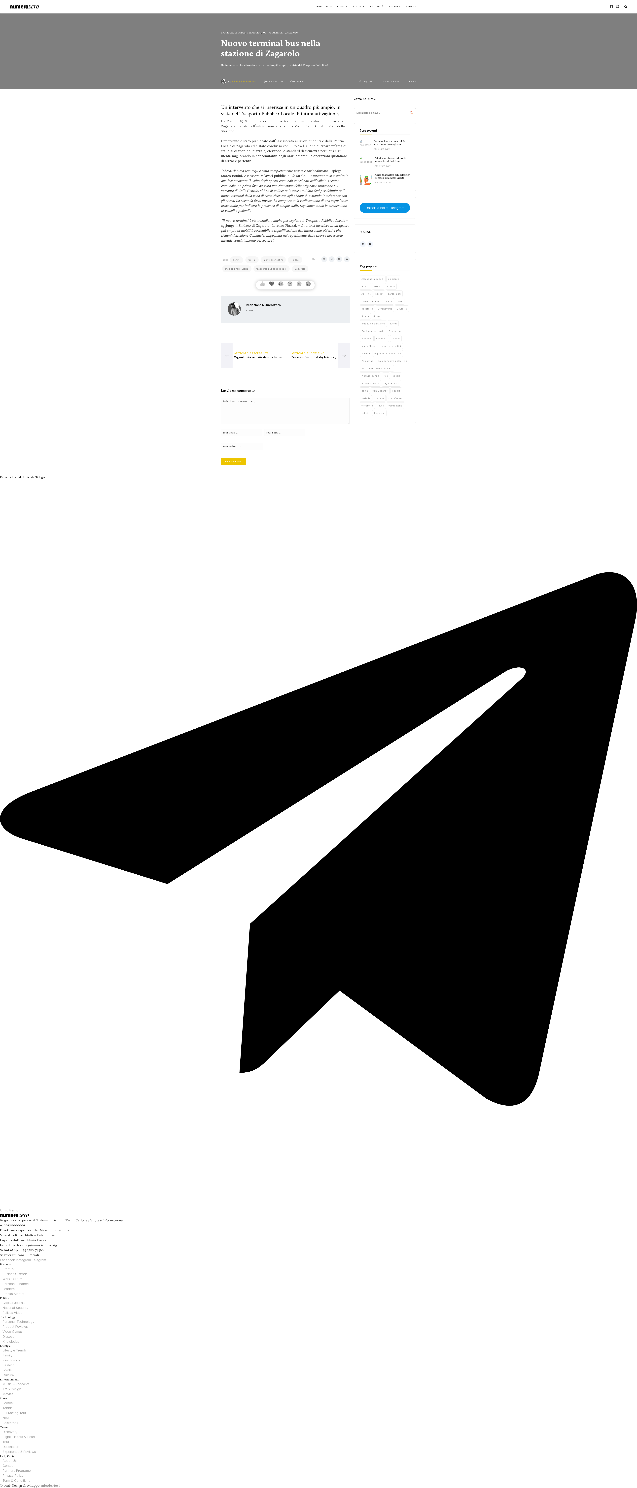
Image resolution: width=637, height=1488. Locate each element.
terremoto (367, 405)
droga (376, 316)
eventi (393, 323)
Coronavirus (385, 308)
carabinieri (394, 293)
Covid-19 (402, 308)
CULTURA (394, 6)
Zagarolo (291, 32)
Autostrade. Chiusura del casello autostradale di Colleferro (390, 159)
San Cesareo (380, 390)
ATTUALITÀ (376, 6)
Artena (391, 286)
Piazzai (295, 259)
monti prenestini (273, 259)
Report (412, 81)
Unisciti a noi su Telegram (384, 208)
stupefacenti (395, 398)
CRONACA (341, 6)
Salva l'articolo (391, 81)
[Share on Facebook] (332, 259)
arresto (378, 286)
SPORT (410, 6)
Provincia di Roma (233, 32)
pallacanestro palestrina (392, 361)
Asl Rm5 (366, 293)
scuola (396, 390)
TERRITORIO (323, 6)
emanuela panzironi (373, 323)
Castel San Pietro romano (376, 301)
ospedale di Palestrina (387, 353)
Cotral (252, 259)
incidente (381, 338)
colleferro (367, 308)
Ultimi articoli (273, 32)
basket (379, 293)
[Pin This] (339, 259)
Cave (399, 301)
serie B (365, 398)
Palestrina (367, 361)
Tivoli (381, 405)
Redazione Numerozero (244, 81)
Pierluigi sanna (370, 375)
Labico (396, 338)
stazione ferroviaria (236, 268)
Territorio (254, 32)
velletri (365, 413)
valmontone (395, 405)
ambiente (393, 279)
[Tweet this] (324, 259)
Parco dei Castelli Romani (376, 368)
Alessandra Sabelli (372, 279)
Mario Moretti (369, 346)
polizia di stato (370, 383)
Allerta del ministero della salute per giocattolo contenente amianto (392, 176)
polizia (396, 375)
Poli (386, 375)
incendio (366, 338)
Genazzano (395, 331)
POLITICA (358, 6)
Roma (364, 390)
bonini (236, 259)
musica (365, 353)
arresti (365, 286)
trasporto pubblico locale (271, 268)
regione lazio (391, 383)
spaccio (379, 398)
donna (365, 316)
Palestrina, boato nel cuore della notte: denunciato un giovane (389, 143)
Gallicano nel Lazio (372, 331)
